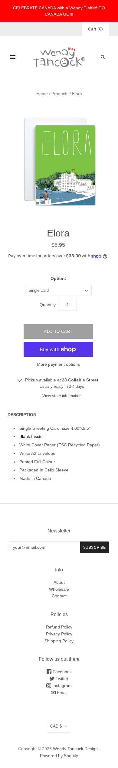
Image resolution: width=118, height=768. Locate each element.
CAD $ (56, 726)
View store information (61, 396)
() (95, 29)
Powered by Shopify (59, 755)
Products (59, 93)
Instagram (61, 685)
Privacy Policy (59, 633)
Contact (59, 595)
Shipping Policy (59, 640)
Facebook (61, 671)
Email (61, 692)
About (59, 582)
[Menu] (12, 57)
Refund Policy (59, 627)
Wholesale (59, 589)
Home (42, 93)
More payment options (58, 364)
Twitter (61, 678)
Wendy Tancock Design (75, 748)
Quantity (48, 304)
